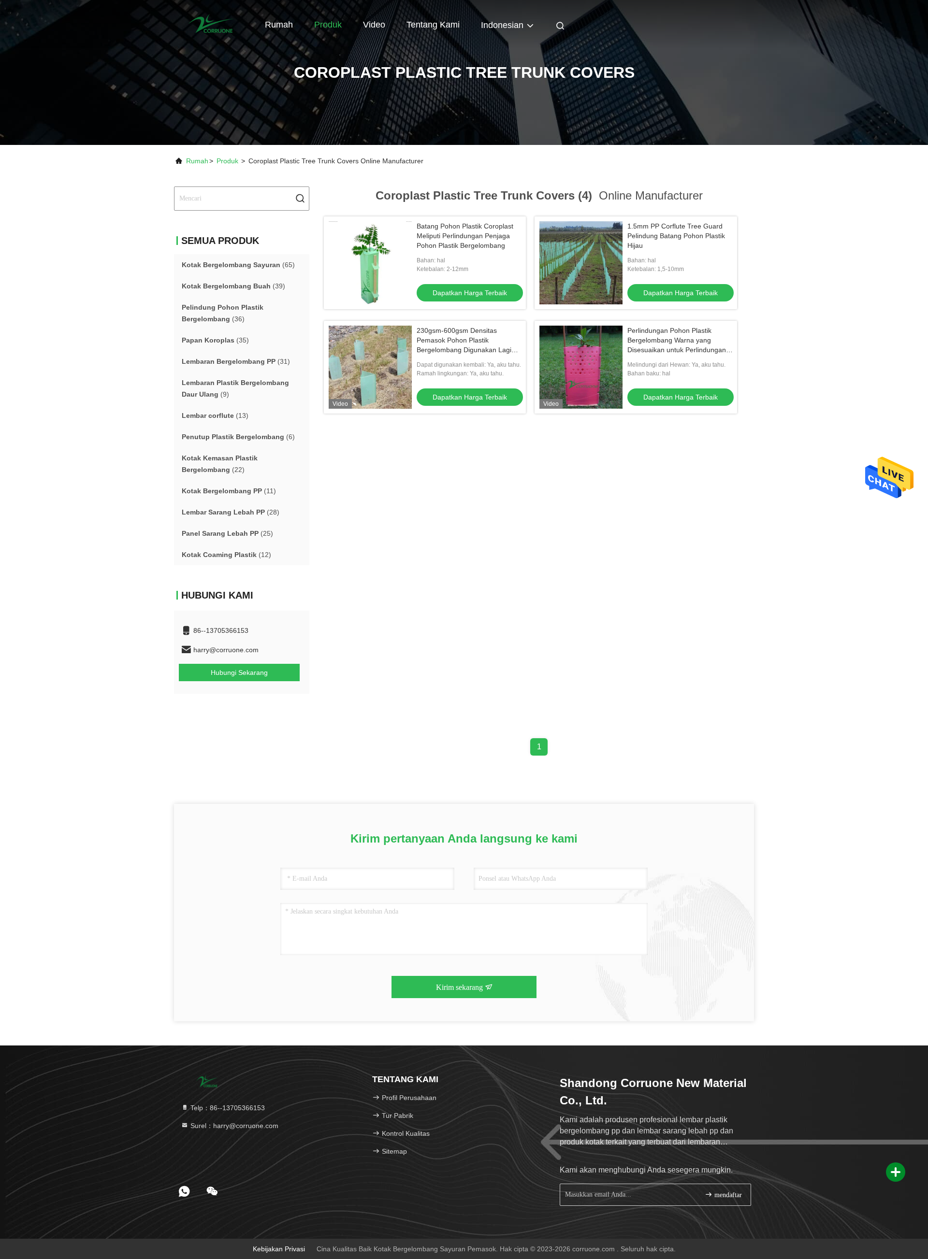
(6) (238, 437)
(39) (233, 286)
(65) (238, 265)
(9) (235, 388)
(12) (226, 554)
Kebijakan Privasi (279, 1249)
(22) (220, 463)
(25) (227, 533)
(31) (236, 361)
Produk (328, 24)
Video (374, 24)
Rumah (279, 24)
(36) (222, 313)
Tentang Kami (433, 24)
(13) (215, 415)
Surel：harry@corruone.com (233, 1126)
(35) (215, 340)
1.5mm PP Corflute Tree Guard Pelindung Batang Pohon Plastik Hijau (676, 235)
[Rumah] (212, 24)
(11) (229, 491)
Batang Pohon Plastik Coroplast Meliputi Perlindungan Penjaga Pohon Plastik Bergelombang (465, 235)
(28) (230, 512)
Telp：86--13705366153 (226, 1108)
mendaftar (727, 1195)
